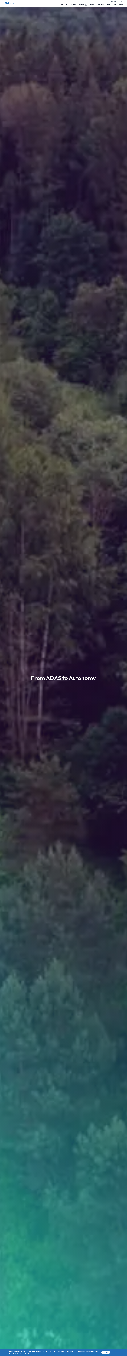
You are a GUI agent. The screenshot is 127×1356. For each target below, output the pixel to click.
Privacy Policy (24, 1353)
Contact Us (113, 1)
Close (115, 1352)
